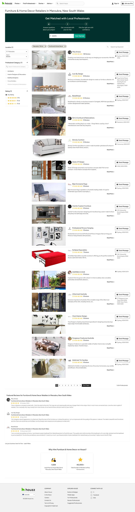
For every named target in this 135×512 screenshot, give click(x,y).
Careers (47, 497)
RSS (94, 498)
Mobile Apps (71, 495)
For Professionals (72, 497)
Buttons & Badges (73, 492)
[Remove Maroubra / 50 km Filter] (45, 46)
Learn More (27, 443)
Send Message (123, 52)
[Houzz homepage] (7, 3)
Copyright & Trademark (51, 506)
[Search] (57, 3)
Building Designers (13, 78)
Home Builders (12, 81)
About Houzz (48, 492)
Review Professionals (74, 500)
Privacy (52, 503)
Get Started (79, 36)
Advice (49, 3)
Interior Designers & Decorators (17, 74)
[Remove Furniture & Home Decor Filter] (65, 46)
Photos (17, 3)
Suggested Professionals (75, 503)
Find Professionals (29, 3)
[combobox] (70, 3)
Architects (11, 71)
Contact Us (48, 500)
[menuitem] (18, 3)
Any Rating (11, 95)
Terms (46, 503)
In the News (48, 495)
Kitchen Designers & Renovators (17, 84)
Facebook (96, 495)
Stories (41, 3)
